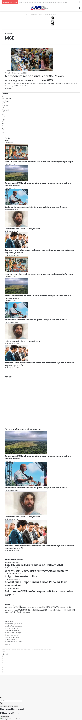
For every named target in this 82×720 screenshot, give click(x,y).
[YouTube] (2, 663)
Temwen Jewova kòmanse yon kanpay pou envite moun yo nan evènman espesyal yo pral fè (39, 251)
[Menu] (3, 8)
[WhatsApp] (2, 672)
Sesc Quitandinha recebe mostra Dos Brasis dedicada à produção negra (39, 161)
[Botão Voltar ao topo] (0, 674)
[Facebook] (2, 656)
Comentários (9, 142)
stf (11, 612)
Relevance (3, 706)
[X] (2, 658)
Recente (7, 140)
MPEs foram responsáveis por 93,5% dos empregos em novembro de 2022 (34, 78)
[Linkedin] (2, 661)
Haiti (44, 607)
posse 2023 (42, 610)
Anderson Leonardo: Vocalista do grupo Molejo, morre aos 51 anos (36, 207)
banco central (8, 607)
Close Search (4, 716)
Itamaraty (62, 607)
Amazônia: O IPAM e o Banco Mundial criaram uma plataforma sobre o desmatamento (47, 2)
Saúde (7, 612)
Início (8, 34)
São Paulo (17, 612)
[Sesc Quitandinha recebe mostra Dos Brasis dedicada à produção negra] (16, 159)
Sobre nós (5, 654)
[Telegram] (2, 667)
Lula (68, 606)
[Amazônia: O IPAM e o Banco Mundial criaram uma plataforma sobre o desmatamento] (16, 181)
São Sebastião (26, 612)
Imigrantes (53, 606)
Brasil (17, 607)
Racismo (58, 610)
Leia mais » (8, 88)
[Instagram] (2, 665)
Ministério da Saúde (11, 610)
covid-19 (32, 607)
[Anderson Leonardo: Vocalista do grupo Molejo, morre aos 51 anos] (16, 205)
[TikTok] (2, 670)
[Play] (52, 18)
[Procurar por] (79, 8)
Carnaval (25, 607)
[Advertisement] (41, 399)
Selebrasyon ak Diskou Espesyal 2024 (22, 228)
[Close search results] (1, 703)
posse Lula (52, 610)
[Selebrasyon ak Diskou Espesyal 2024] (16, 226)
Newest (10, 706)
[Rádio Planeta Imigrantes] (41, 8)
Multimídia (23, 609)
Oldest (16, 706)
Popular (7, 138)
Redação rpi (9, 73)
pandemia (33, 610)
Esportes (39, 607)
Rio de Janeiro (68, 610)
